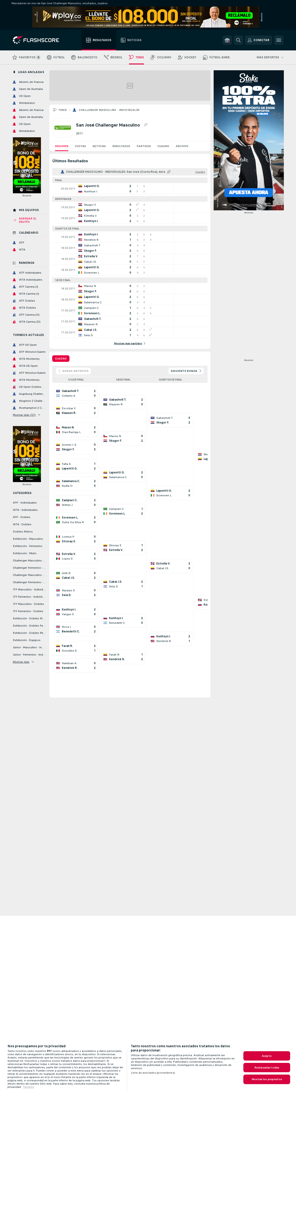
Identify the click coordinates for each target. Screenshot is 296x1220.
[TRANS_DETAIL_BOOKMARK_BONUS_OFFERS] (227, 40)
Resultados (121, 146)
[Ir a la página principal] (39, 40)
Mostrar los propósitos (267, 1079)
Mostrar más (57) (24, 414)
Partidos (144, 146)
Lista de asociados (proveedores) (153, 1072)
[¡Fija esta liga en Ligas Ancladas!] (145, 125)
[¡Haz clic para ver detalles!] (130, 188)
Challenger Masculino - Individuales (109, 110)
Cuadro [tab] (61, 358)
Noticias (99, 146)
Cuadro (163, 146)
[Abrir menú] (278, 40)
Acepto (267, 1056)
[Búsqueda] (238, 40)
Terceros (28, 1087)
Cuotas (80, 146)
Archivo (182, 146)
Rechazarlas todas (266, 1067)
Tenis (62, 110)
